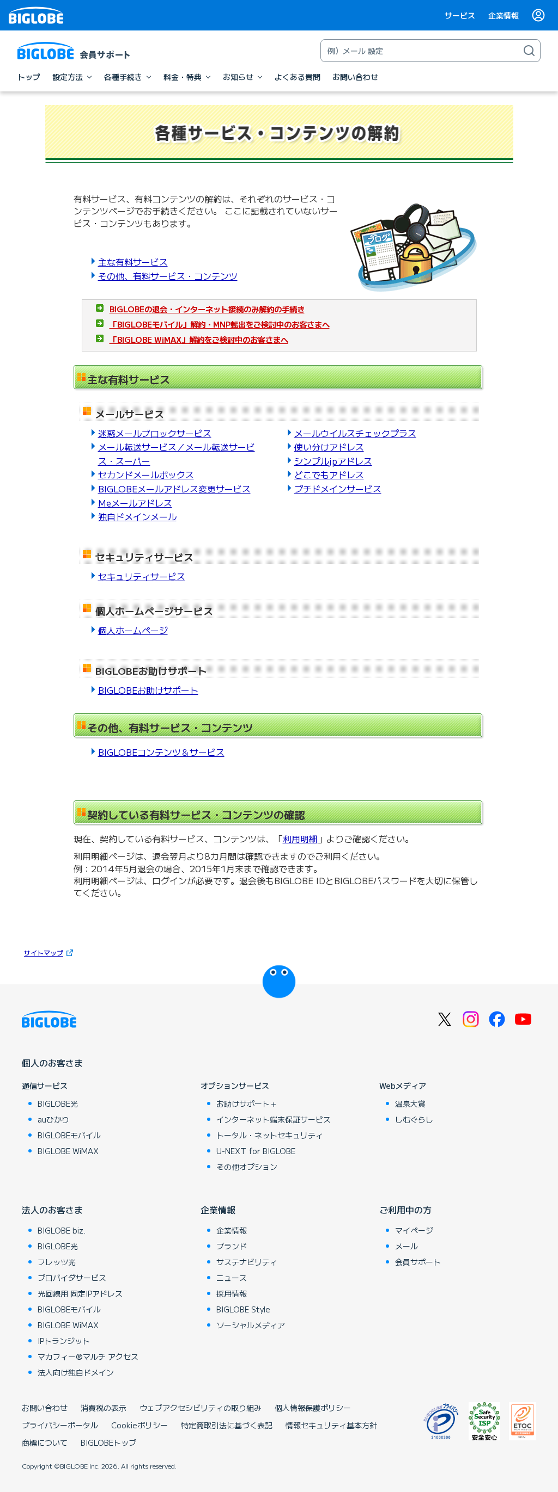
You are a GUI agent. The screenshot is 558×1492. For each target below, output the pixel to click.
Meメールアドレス (135, 502)
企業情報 (503, 15)
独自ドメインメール (137, 516)
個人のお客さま (52, 1062)
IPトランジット (64, 1340)
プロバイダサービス (72, 1277)
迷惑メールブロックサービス (154, 433)
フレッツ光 (57, 1261)
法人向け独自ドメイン (76, 1372)
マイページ (414, 1230)
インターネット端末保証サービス (273, 1119)
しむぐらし (414, 1119)
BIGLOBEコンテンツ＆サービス (161, 752)
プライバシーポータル (60, 1425)
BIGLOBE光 (58, 1103)
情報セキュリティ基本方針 (331, 1425)
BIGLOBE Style (243, 1309)
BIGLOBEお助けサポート (148, 689)
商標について (45, 1442)
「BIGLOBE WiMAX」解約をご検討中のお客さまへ (199, 339)
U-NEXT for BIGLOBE (255, 1150)
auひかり (53, 1119)
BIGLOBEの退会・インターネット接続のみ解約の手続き (207, 309)
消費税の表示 (103, 1407)
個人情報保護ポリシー (313, 1407)
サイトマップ (43, 952)
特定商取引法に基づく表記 (226, 1425)
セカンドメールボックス (146, 474)
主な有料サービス (133, 261)
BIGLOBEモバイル (69, 1135)
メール (406, 1246)
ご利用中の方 (405, 1209)
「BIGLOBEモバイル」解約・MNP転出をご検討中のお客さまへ (220, 324)
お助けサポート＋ (246, 1103)
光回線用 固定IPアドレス (80, 1293)
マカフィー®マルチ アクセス (88, 1356)
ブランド (231, 1246)
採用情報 (231, 1293)
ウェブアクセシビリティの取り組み (201, 1407)
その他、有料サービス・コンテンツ (168, 275)
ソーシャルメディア (250, 1325)
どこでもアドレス (329, 474)
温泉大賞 (410, 1103)
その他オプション (246, 1166)
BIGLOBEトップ (108, 1442)
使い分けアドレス (329, 446)
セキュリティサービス (141, 576)
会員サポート (418, 1261)
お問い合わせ (45, 1407)
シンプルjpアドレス (333, 460)
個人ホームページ (133, 630)
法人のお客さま (52, 1209)
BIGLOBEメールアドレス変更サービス (174, 488)
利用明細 (300, 838)
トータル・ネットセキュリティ (269, 1135)
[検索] (529, 50)
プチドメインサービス (337, 488)
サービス (460, 15)
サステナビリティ (246, 1261)
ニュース (231, 1277)
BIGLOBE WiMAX (68, 1150)
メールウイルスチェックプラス (355, 433)
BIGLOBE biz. (62, 1230)
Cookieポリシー (139, 1425)
